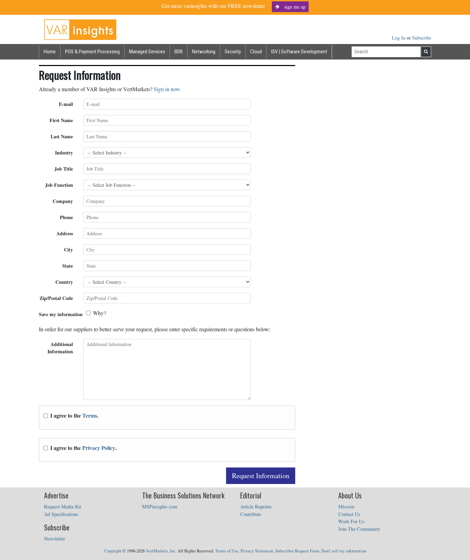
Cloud (256, 52)
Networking (203, 52)
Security (233, 52)
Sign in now (167, 89)
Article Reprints (256, 506)
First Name (61, 120)
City (68, 249)
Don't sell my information (343, 551)
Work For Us (351, 521)
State (67, 265)
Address (64, 233)
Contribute (250, 514)
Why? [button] (99, 312)
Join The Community (359, 529)
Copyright (112, 551)
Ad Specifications (61, 514)
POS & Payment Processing (92, 52)
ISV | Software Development (299, 52)
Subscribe (421, 37)
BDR (178, 52)
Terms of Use (226, 551)
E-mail (66, 104)
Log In (399, 37)
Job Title (63, 168)
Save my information (61, 314)
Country (64, 282)
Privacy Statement (257, 551)
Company (63, 201)
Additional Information (60, 348)
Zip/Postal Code (56, 298)
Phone (66, 217)
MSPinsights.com (159, 506)
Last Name (62, 136)
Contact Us (349, 514)
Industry (64, 152)
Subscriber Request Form (297, 551)
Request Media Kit (62, 506)
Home (50, 52)
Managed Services (147, 52)
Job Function (59, 185)
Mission (346, 506)
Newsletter (54, 538)
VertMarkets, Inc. (161, 551)
